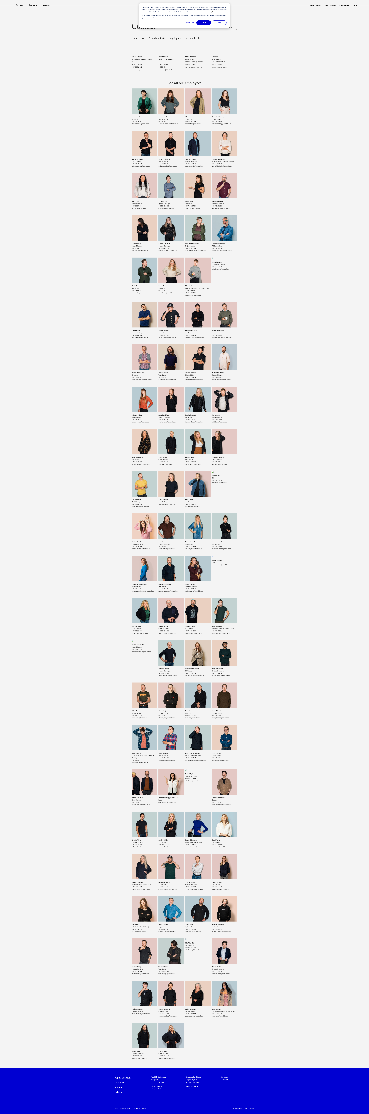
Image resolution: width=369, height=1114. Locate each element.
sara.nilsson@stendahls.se (220, 847)
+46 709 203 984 (217, 546)
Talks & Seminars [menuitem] (330, 5)
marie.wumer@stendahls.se (140, 633)
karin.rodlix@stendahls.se (139, 70)
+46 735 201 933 (163, 335)
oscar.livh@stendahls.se (192, 718)
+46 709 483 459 (163, 206)
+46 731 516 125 (217, 802)
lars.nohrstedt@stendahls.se (166, 549)
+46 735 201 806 (190, 335)
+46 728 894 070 (190, 546)
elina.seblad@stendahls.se (193, 295)
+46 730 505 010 (217, 631)
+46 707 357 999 (163, 589)
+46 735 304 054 (163, 758)
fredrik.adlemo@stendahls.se (167, 337)
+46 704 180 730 (163, 887)
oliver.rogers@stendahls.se (166, 718)
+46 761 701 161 (137, 248)
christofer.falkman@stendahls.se (221, 250)
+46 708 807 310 (217, 715)
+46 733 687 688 (137, 546)
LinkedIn (224, 1080)
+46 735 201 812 (137, 462)
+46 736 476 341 (190, 419)
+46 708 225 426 (137, 631)
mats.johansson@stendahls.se (221, 633)
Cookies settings (188, 22)
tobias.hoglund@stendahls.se (221, 973)
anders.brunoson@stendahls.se (141, 166)
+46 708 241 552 (217, 758)
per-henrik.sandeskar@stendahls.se (195, 760)
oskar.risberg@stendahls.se (140, 762)
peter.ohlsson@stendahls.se (220, 760)
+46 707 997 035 (190, 377)
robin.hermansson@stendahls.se (221, 804)
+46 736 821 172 (137, 67)
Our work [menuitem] (33, 5)
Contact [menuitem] (354, 5)
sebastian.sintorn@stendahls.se (167, 889)
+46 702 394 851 (137, 290)
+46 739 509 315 (217, 462)
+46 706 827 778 (217, 377)
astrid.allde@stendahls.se (192, 208)
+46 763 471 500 (163, 419)
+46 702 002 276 (190, 121)
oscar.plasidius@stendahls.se (220, 718)
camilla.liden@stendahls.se (140, 250)
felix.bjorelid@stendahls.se (140, 337)
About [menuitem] (118, 1092)
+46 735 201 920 (217, 929)
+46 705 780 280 (137, 504)
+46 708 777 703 (163, 462)
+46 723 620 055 (163, 546)
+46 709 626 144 (163, 67)
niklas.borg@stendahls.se (139, 718)
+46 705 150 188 (190, 947)
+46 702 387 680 (217, 844)
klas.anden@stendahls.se (192, 506)
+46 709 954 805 (137, 844)
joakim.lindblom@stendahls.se (221, 379)
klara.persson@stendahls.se (166, 504)
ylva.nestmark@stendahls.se (167, 1058)
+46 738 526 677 (190, 844)
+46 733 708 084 (217, 971)
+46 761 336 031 (190, 64)
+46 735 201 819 (190, 1013)
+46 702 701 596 (137, 164)
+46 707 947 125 (217, 64)
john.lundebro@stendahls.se (167, 422)
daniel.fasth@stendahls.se (139, 293)
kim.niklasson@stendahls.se (140, 506)
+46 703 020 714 (137, 760)
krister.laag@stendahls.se (219, 482)
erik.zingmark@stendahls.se (220, 269)
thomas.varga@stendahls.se (166, 973)
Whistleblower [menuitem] (237, 1108)
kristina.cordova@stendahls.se (141, 549)
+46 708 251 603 (217, 480)
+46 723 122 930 (190, 673)
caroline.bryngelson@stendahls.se (195, 250)
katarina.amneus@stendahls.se (221, 464)
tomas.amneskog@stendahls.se (167, 1016)
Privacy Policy (211, 12)
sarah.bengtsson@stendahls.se (141, 889)
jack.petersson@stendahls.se (167, 379)
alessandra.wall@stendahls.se (141, 124)
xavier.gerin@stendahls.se (139, 1058)
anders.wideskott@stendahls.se (167, 166)
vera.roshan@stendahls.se (220, 67)
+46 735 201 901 (163, 971)
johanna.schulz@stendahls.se (140, 422)
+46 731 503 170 (190, 248)
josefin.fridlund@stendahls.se (194, 422)
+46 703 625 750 (163, 290)
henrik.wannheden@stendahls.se (142, 379)
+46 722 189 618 (137, 335)
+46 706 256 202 (163, 673)
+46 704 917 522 (190, 715)
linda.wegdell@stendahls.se (193, 549)
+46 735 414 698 (137, 887)
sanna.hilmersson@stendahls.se (194, 847)
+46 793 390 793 (190, 206)
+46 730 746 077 (190, 164)
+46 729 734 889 (217, 121)
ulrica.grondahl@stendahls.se (194, 1016)
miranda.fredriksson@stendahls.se (195, 675)
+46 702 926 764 (137, 419)
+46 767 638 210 (137, 1056)
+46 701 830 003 (217, 267)
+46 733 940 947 (137, 377)
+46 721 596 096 (137, 971)
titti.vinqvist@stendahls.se (193, 950)
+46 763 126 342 (217, 887)
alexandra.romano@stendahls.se (168, 124)
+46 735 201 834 (190, 589)
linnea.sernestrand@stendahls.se (221, 549)
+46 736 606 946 (190, 293)
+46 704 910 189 (163, 929)
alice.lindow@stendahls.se (193, 124)
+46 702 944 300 (217, 164)
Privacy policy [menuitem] (249, 1108)
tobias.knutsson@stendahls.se (141, 1013)
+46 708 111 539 (137, 649)
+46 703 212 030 (190, 778)
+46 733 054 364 (137, 206)
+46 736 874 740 (190, 929)
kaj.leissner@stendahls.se (166, 70)
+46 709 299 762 (163, 164)
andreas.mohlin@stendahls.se (194, 166)
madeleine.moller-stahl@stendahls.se (143, 591)
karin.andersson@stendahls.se (141, 464)
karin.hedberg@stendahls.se (166, 464)
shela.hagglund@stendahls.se (221, 889)
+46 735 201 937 (217, 206)
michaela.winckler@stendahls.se (141, 651)
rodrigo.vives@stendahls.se (140, 847)
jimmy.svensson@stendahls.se (194, 379)
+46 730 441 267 (137, 802)
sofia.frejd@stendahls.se (139, 931)
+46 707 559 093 (137, 589)
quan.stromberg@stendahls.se (167, 802)
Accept (204, 22)
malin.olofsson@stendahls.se (194, 591)
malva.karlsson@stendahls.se (221, 565)
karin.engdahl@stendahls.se (193, 67)
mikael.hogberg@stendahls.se (167, 675)
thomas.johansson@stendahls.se (221, 931)
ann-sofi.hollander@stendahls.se (222, 166)
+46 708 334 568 (190, 631)
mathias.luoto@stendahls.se (193, 633)
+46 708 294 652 (190, 504)
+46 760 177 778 (163, 844)
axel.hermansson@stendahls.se (221, 208)
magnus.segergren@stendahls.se (168, 591)
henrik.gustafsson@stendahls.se (194, 337)
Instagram (224, 1077)
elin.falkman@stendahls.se (166, 293)
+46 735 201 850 (163, 631)
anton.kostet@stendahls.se (166, 208)
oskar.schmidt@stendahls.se (166, 760)
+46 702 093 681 (137, 121)
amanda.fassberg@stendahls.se (221, 124)
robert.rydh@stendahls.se (193, 781)
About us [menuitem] (46, 5)
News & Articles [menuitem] (315, 5)
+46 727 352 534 (163, 121)
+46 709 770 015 (163, 377)
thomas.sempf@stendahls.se (140, 973)
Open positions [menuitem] (344, 5)
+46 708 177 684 (163, 1013)
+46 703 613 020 (163, 715)
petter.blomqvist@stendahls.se (141, 804)
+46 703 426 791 (163, 248)
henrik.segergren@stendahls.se (221, 337)
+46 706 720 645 (217, 248)
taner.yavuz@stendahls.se (193, 931)
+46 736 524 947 (163, 1056)
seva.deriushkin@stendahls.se (194, 889)
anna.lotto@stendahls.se (139, 208)
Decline (219, 22)
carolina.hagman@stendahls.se (167, 250)
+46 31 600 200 (217, 1013)
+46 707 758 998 (190, 758)
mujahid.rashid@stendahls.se (221, 675)
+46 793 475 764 (137, 715)
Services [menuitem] (19, 5)
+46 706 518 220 (217, 335)
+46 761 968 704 (137, 929)
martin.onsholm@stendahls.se (167, 633)
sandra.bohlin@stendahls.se (166, 847)
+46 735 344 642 (217, 673)
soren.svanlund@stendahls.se (167, 931)
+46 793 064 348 (190, 887)
